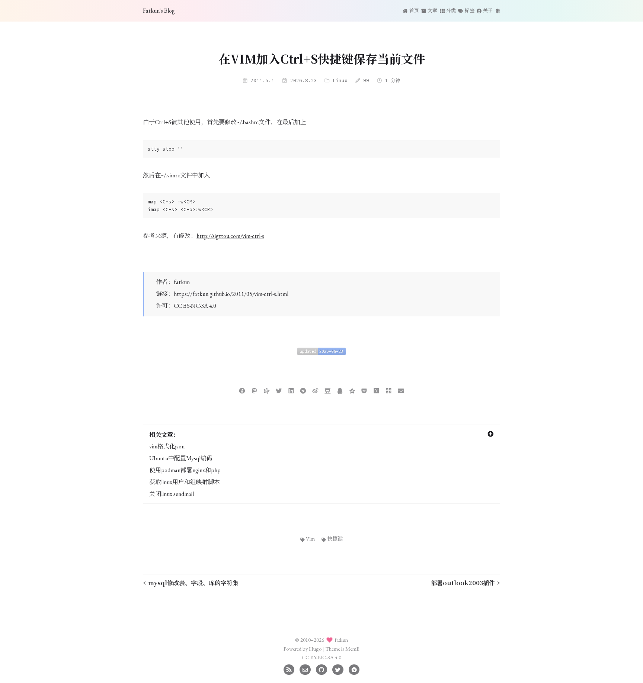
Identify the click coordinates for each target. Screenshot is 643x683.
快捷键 (335, 538)
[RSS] (289, 668)
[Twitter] (337, 668)
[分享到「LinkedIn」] (291, 390)
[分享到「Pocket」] (364, 390)
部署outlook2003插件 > (465, 583)
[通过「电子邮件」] (401, 390)
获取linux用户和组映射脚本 (184, 482)
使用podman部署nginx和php (185, 470)
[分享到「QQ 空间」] (352, 390)
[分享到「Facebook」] (242, 390)
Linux (340, 80)
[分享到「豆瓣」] (327, 390)
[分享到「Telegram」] (303, 390)
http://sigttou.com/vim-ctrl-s (230, 236)
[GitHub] (321, 668)
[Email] (305, 668)
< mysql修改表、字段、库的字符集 (191, 583)
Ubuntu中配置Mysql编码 (180, 458)
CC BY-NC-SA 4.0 (195, 306)
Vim (310, 538)
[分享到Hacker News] (376, 390)
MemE (352, 648)
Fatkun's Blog (159, 11)
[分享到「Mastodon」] (254, 390)
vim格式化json (167, 446)
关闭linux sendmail (171, 494)
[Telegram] (354, 668)
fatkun (182, 282)
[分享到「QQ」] (340, 390)
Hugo (315, 648)
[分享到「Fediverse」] (266, 390)
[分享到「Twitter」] (279, 390)
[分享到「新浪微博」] (315, 390)
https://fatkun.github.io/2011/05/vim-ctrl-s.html (231, 294)
